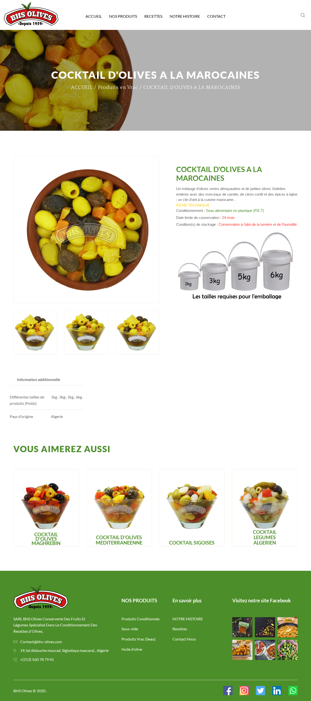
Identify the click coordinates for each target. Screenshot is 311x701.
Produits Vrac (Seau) (138, 639)
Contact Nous (184, 639)
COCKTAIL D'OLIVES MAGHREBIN (46, 538)
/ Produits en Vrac (116, 87)
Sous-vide (129, 628)
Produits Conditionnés (140, 618)
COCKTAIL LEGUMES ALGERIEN (264, 537)
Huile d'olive (131, 649)
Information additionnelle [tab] (38, 379)
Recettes (153, 16)
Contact (216, 16)
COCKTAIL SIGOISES (192, 542)
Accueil (94, 16)
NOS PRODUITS (123, 16)
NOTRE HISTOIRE (185, 16)
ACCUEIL (82, 87)
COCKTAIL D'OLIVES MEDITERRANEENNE (119, 540)
